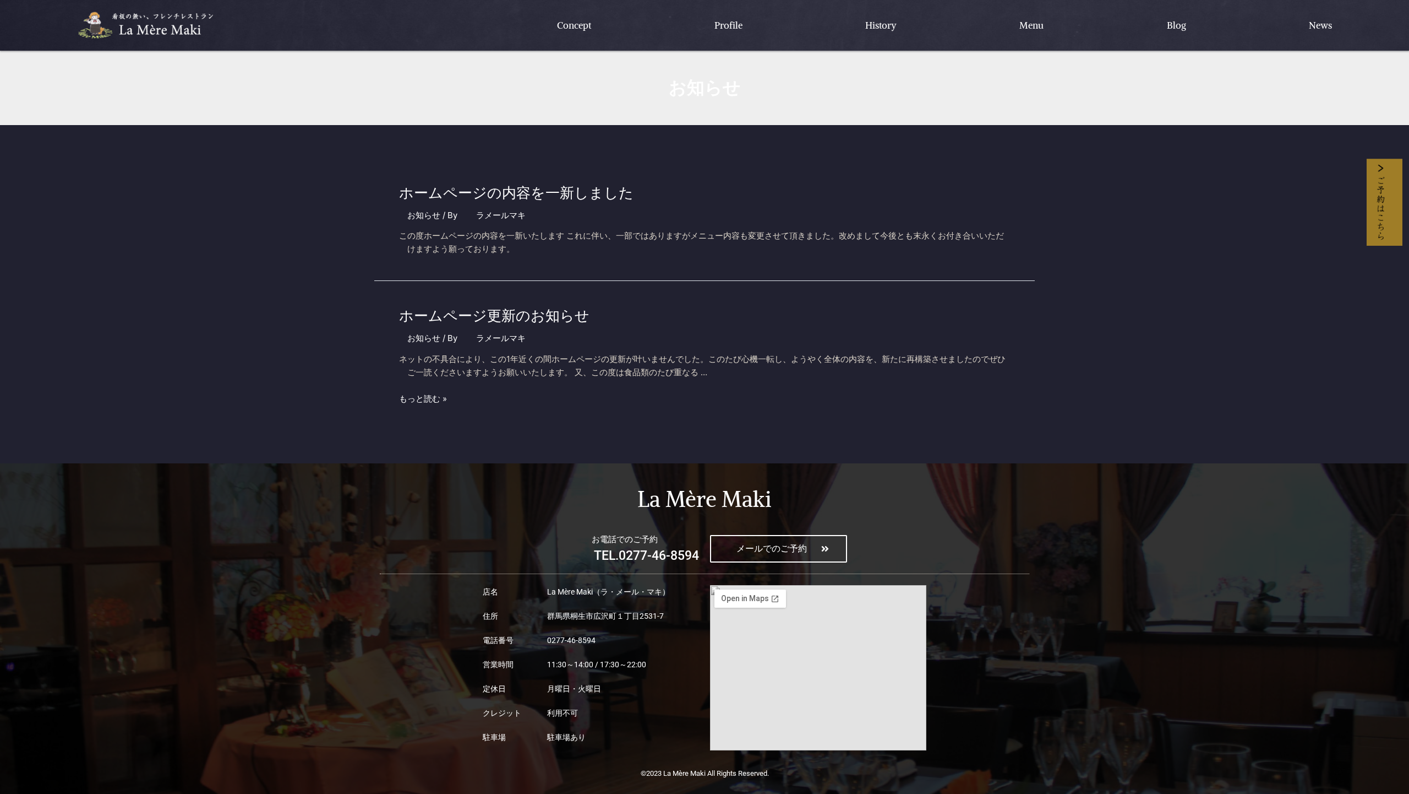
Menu (1031, 25)
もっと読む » (423, 398)
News (1320, 25)
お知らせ (423, 215)
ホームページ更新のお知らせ (494, 315)
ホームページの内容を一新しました (516, 192)
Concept (574, 25)
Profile (728, 25)
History (881, 25)
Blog (1176, 25)
